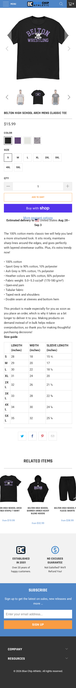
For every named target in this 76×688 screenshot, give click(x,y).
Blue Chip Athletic (31, 671)
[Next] (68, 48)
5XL (18, 167)
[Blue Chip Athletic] (38, 4)
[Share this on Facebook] (32, 436)
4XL (8, 167)
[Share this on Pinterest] (42, 436)
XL (37, 157)
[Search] (62, 4)
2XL (47, 157)
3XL (57, 157)
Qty (6, 178)
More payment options (38, 218)
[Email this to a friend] (53, 436)
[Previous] (7, 48)
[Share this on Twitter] (22, 436)
